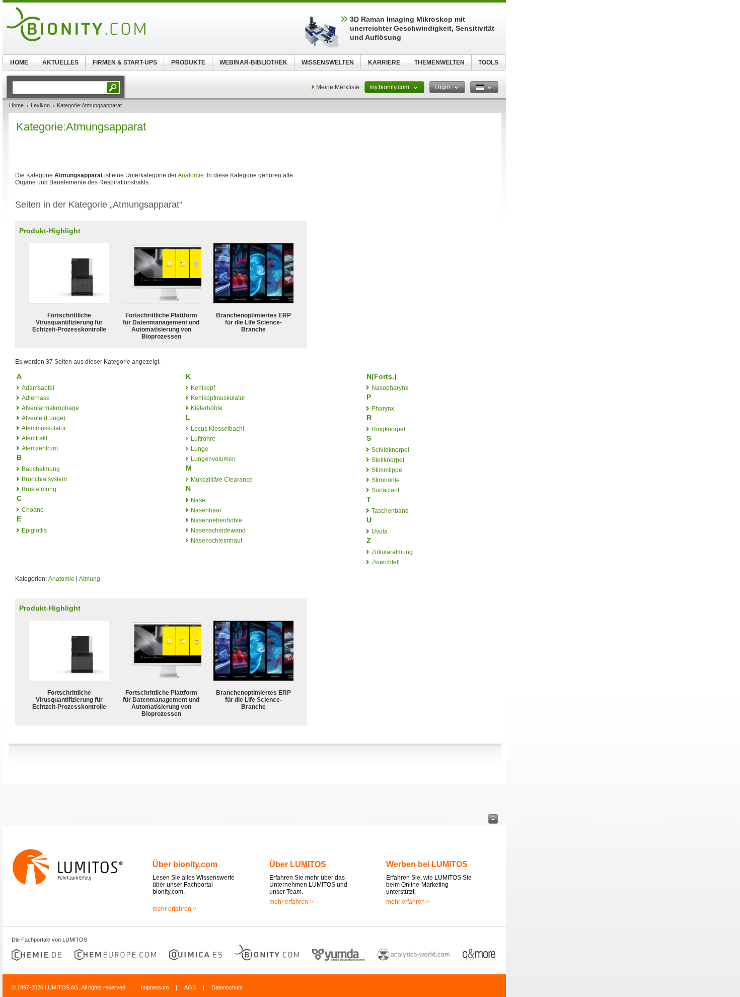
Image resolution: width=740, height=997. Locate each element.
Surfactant (385, 490)
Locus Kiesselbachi (217, 428)
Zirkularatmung (392, 552)
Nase (198, 500)
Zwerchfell (386, 562)
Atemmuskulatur (44, 428)
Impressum (155, 987)
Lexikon (40, 105)
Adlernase (36, 398)
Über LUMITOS (297, 864)
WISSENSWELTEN (328, 62)
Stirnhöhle (386, 480)
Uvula (380, 531)
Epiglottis (34, 530)
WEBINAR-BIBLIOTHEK (253, 62)
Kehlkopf (203, 387)
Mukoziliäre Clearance (222, 479)
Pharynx (383, 408)
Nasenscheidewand (218, 530)
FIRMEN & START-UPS (125, 62)
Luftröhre (203, 438)
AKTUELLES (60, 62)
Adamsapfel (38, 387)
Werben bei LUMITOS (427, 864)
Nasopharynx (390, 387)
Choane (33, 509)
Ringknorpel (388, 429)
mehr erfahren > (174, 908)
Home (16, 105)
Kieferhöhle (207, 408)
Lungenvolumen (213, 458)
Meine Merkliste (337, 87)
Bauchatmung (41, 469)
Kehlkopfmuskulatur (218, 398)
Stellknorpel (388, 459)
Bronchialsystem (44, 479)
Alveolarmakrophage (50, 408)
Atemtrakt (34, 438)
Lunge (199, 448)
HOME (19, 62)
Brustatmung (39, 489)
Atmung (89, 578)
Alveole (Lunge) (43, 418)
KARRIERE (384, 62)
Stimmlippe (387, 470)
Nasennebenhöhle (216, 520)
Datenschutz (227, 987)
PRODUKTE (188, 62)
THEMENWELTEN (439, 62)
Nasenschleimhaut (216, 540)
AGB (190, 987)
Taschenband (390, 510)
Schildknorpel (390, 449)
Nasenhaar (206, 510)
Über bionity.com (185, 864)
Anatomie (191, 175)
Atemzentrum (40, 448)
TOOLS (488, 62)
